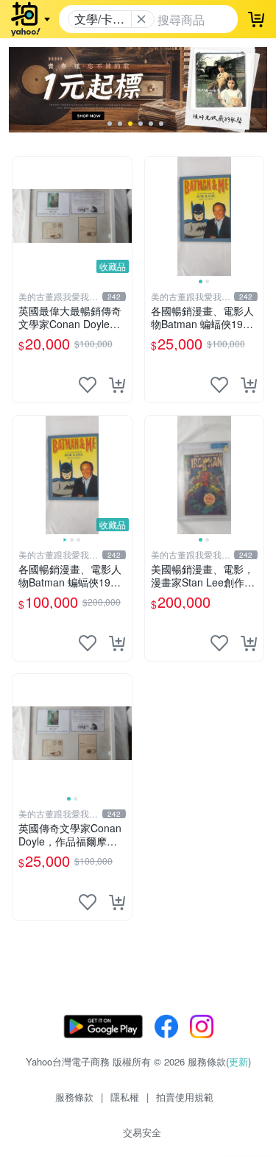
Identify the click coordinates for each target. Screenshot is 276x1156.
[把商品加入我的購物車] (117, 385)
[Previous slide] (154, 216)
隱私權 (124, 1097)
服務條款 (74, 1097)
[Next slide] (253, 216)
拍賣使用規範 (184, 1097)
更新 (238, 1061)
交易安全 (142, 1132)
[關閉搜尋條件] (141, 19)
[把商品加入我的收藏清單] (87, 385)
